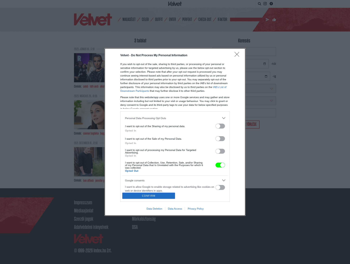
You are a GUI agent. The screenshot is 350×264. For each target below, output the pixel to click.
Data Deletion (154, 208)
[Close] (238, 55)
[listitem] (175, 118)
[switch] (220, 126)
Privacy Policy (196, 208)
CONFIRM (148, 195)
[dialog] (175, 132)
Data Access (175, 208)
